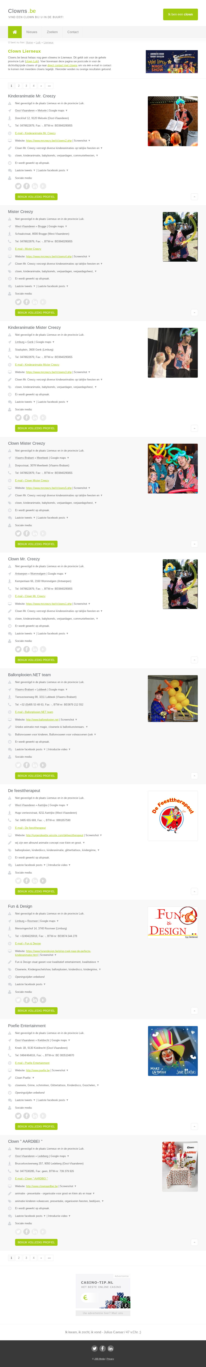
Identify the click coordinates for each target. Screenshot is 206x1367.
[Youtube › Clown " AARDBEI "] (43, 1231)
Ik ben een (180, 14)
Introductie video (59, 749)
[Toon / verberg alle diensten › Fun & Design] (63, 969)
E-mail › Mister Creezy (28, 248)
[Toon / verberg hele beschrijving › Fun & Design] (63, 962)
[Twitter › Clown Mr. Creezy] (18, 649)
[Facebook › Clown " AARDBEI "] (26, 1231)
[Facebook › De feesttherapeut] (26, 881)
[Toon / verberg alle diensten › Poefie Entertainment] (63, 1085)
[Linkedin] (110, 1348)
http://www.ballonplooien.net (42, 719)
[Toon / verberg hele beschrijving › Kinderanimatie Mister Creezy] (63, 380)
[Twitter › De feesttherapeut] (18, 881)
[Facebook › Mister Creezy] (26, 302)
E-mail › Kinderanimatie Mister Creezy (37, 364)
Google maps (58, 110)
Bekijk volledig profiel (36, 196)
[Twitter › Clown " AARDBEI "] (18, 1231)
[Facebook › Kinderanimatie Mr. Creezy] (26, 186)
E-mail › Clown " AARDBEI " (31, 1178)
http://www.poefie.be (38, 1070)
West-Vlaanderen (25, 226)
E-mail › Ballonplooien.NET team (34, 712)
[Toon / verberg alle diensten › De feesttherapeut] (63, 850)
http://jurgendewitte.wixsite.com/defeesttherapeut (54, 835)
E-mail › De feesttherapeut (30, 827)
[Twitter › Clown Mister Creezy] (18, 533)
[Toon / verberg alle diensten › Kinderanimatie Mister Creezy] (63, 387)
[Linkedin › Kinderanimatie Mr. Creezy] (35, 186)
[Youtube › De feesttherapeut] (43, 881)
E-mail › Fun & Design (28, 943)
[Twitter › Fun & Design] (18, 1000)
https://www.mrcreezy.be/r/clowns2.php (49, 140)
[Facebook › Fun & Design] (26, 1000)
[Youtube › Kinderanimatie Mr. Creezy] (43, 186)
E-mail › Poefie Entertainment (32, 1062)
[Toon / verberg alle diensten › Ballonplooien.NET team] (63, 735)
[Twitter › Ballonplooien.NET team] (18, 765)
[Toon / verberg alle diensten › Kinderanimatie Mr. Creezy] (63, 156)
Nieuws (31, 32)
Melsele (42, 110)
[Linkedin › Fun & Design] (35, 1000)
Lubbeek (42, 689)
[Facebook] (102, 1348)
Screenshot (82, 140)
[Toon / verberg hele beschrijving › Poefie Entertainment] (63, 1078)
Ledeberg (43, 1156)
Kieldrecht (43, 1040)
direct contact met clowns (62, 65)
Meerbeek (42, 457)
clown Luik (32, 61)
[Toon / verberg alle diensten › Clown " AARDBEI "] (63, 1201)
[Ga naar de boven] (194, 196)
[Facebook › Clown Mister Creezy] (26, 533)
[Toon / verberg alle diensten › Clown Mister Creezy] (63, 503)
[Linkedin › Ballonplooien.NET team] (35, 765)
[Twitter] (94, 1348)
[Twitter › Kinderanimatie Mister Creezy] (18, 417)
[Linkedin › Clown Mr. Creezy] (35, 649)
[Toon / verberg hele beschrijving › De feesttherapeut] (63, 843)
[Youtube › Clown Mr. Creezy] (43, 649)
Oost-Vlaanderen (25, 110)
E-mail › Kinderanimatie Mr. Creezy (35, 133)
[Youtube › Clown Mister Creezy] (43, 533)
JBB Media (99, 1359)
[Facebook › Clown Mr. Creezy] (26, 649)
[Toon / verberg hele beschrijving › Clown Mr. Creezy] (63, 611)
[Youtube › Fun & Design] (43, 1000)
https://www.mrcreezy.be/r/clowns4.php (49, 256)
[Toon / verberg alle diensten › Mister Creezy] (63, 271)
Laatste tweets (25, 170)
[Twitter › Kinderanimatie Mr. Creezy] (18, 186)
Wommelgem (38, 573)
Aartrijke (42, 805)
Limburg (19, 342)
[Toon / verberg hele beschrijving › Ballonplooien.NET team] (63, 727)
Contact (72, 32)
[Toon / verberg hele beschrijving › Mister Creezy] (63, 264)
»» (49, 85)
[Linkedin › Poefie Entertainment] (35, 1116)
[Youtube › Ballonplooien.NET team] (43, 765)
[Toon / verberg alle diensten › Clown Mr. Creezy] (63, 619)
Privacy (110, 1359)
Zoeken (52, 32)
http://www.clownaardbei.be (42, 1186)
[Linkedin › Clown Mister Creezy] (35, 533)
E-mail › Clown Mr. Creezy (30, 596)
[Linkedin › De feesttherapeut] (35, 881)
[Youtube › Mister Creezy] (43, 302)
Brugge (42, 226)
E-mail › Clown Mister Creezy (32, 480)
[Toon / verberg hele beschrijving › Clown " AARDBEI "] (63, 1194)
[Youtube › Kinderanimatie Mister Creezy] (43, 417)
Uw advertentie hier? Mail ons (103, 1313)
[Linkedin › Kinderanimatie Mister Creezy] (35, 417)
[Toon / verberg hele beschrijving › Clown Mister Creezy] (63, 495)
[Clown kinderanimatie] (172, 72)
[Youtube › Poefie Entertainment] (43, 1116)
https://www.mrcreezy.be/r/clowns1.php (49, 603)
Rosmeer (32, 921)
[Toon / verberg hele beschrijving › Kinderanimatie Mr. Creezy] (63, 148)
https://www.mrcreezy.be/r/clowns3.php (49, 372)
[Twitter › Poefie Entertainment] (18, 1116)
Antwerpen (21, 573)
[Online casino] (106, 1275)
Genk (30, 342)
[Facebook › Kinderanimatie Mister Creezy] (26, 417)
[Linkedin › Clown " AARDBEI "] (35, 1231)
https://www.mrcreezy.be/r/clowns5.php (49, 487)
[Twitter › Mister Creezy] (18, 302)
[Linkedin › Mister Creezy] (35, 302)
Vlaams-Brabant (24, 457)
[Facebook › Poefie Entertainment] (26, 1116)
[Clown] (15, 32)
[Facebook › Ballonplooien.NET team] (26, 765)
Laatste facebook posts (53, 170)
